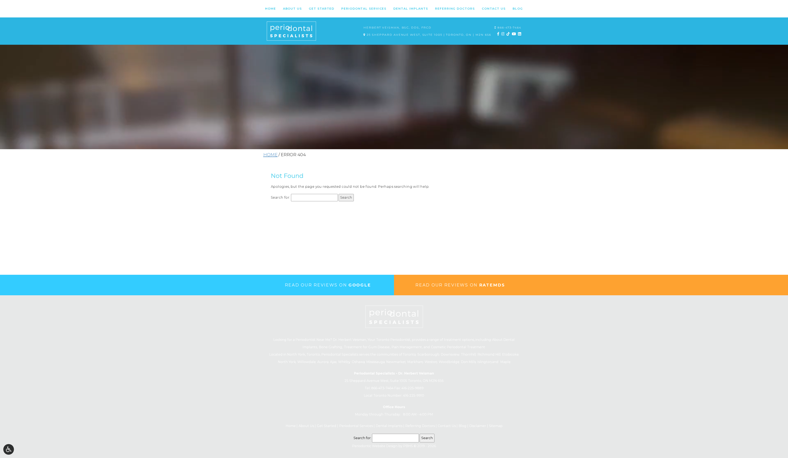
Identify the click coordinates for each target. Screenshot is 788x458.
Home (270, 8)
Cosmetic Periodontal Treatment (458, 347)
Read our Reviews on (328, 285)
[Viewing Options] (8, 449)
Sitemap (496, 426)
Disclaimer (477, 426)
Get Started (326, 426)
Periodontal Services (355, 426)
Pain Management (407, 347)
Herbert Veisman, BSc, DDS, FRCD (397, 27)
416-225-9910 (413, 395)
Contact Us (446, 426)
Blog (518, 8)
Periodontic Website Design (374, 446)
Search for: (280, 197)
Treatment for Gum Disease (367, 347)
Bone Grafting (330, 347)
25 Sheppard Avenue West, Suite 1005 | (428, 35)
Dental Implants (388, 426)
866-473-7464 (509, 27)
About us (306, 426)
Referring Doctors (419, 426)
